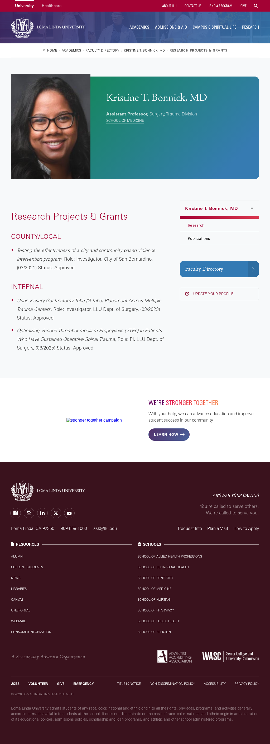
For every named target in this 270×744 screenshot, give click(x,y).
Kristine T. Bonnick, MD (211, 208)
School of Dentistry (155, 578)
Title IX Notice (129, 684)
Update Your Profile (213, 294)
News (15, 578)
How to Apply (246, 528)
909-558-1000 (74, 528)
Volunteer (38, 684)
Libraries (19, 589)
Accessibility (215, 684)
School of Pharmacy (156, 610)
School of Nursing (154, 599)
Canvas (17, 599)
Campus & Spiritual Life (214, 27)
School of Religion (154, 632)
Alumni (17, 556)
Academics (139, 27)
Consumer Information (31, 632)
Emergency (83, 684)
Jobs (15, 684)
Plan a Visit (217, 528)
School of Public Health (159, 621)
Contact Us (192, 6)
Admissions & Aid (171, 27)
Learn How (166, 434)
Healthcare (51, 5)
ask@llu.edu (105, 528)
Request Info (190, 528)
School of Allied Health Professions (170, 556)
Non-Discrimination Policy (172, 684)
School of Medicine (125, 120)
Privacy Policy (247, 684)
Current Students (27, 567)
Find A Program (220, 6)
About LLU (168, 6)
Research (250, 27)
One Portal (20, 610)
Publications (199, 238)
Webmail (18, 621)
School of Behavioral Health (163, 567)
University (24, 5)
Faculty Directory (204, 269)
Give (243, 6)
